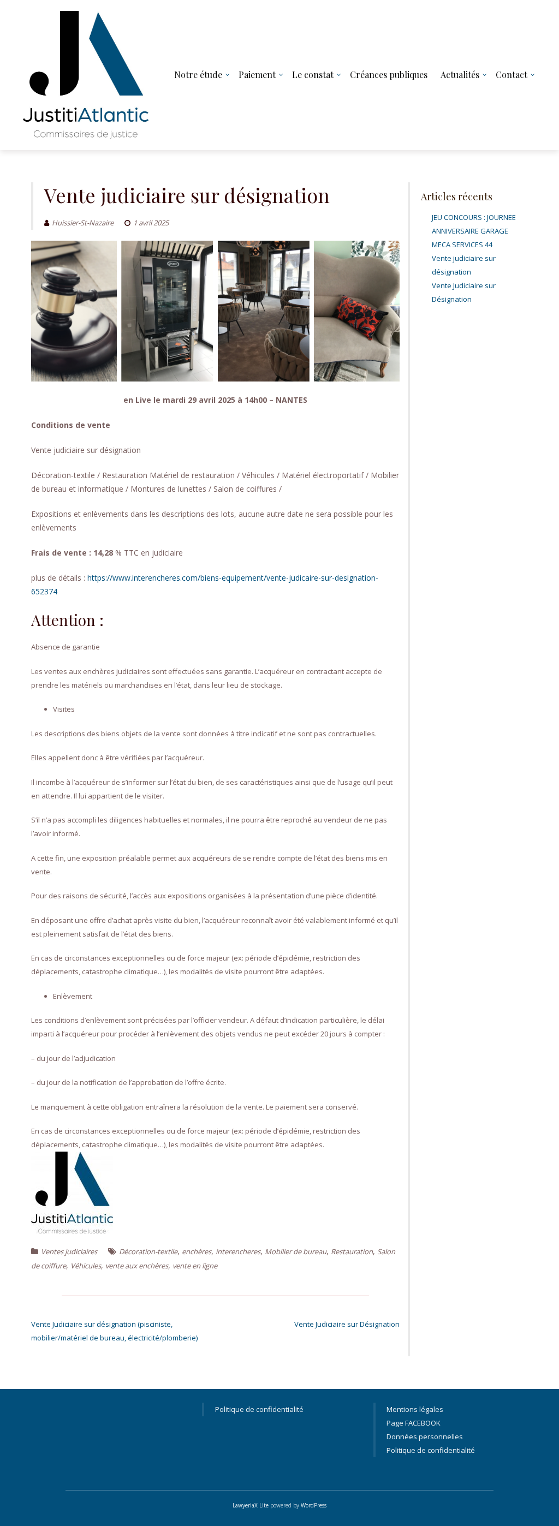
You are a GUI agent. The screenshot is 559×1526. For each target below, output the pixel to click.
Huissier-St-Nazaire (83, 223)
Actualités (460, 74)
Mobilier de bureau (295, 1251)
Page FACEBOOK (413, 1423)
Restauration (352, 1251)
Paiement (257, 74)
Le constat (313, 74)
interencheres (238, 1251)
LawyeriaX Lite (251, 1505)
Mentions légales (414, 1409)
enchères (196, 1251)
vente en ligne (195, 1266)
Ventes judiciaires (69, 1251)
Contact (511, 74)
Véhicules (85, 1266)
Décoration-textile (148, 1251)
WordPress (313, 1505)
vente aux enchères (136, 1266)
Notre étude (198, 74)
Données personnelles (424, 1436)
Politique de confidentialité (259, 1409)
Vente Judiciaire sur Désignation (347, 1324)
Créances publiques (388, 74)
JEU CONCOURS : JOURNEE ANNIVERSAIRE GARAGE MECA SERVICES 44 (474, 230)
